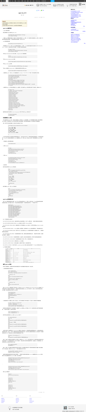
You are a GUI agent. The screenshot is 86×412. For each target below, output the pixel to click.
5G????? (2, 402)
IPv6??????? (17, 399)
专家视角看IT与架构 (74, 20)
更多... (84, 26)
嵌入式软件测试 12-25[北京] (75, 13)
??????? (17, 402)
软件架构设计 (73, 21)
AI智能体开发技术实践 (73, 4)
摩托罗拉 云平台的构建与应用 (75, 34)
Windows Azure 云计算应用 (74, 30)
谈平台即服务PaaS (73, 25)
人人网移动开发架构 (74, 23)
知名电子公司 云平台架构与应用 (75, 38)
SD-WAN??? (3, 401)
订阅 (38, 10)
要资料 (32, 5)
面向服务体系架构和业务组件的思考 (76, 22)
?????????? (17, 398)
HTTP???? (2, 398)
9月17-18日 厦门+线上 (73, 5)
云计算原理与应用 (73, 29)
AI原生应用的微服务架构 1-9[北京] (76, 14)
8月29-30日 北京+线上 (43, 5)
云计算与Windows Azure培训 (75, 40)
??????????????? (31, 401)
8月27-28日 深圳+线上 (60, 5)
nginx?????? (3, 399)
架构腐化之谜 (73, 24)
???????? (30, 398)
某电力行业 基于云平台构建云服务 (76, 39)
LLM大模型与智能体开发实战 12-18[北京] (77, 12)
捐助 (43, 10)
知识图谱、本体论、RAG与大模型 (45, 4)
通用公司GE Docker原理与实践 (75, 35)
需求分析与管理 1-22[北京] (74, 17)
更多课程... (84, 31)
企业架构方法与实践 (60, 4)
